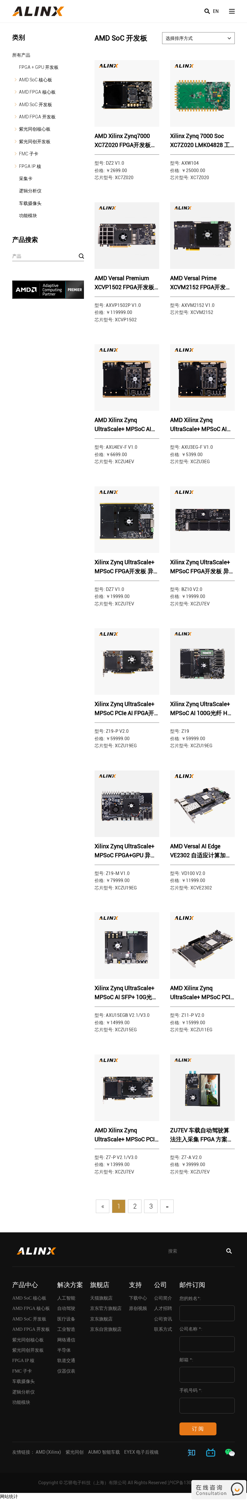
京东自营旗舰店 (106, 1329)
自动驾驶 (66, 1308)
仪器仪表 (66, 1371)
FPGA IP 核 (30, 166)
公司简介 (163, 1298)
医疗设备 (66, 1319)
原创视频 (138, 1308)
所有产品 (21, 55)
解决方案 (70, 1285)
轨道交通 (66, 1360)
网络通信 (66, 1340)
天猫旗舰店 (101, 1298)
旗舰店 (99, 1285)
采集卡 (25, 178)
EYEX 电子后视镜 (141, 1452)
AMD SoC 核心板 (35, 79)
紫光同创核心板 (34, 129)
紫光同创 (75, 1452)
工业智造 (66, 1329)
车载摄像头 (30, 203)
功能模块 (28, 215)
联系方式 (163, 1329)
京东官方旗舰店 (106, 1308)
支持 (135, 1285)
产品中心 (25, 1285)
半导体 (64, 1350)
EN (216, 11)
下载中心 (138, 1298)
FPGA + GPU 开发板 (39, 67)
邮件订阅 (192, 1285)
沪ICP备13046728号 (188, 1482)
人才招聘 (163, 1308)
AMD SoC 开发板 (35, 104)
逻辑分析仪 (30, 190)
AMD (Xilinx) (48, 1452)
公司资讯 (163, 1319)
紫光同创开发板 (34, 141)
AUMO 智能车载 (104, 1452)
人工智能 (66, 1298)
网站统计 (9, 1496)
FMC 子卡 (28, 153)
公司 (160, 1285)
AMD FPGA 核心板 (37, 92)
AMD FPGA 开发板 (37, 116)
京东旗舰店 (101, 1319)
